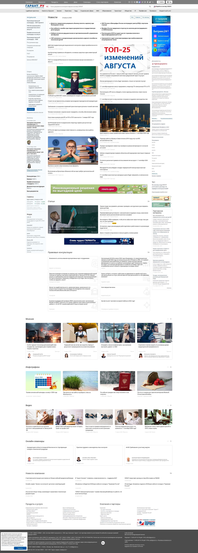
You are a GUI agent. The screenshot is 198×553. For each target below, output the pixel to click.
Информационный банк (69, 509)
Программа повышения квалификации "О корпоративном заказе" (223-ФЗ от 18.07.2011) (35, 151)
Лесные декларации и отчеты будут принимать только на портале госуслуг (123, 81)
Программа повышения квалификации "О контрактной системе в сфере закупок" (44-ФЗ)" (35, 125)
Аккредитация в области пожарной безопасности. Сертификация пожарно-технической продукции (47, 448)
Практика (68, 11)
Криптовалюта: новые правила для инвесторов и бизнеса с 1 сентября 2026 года (124, 133)
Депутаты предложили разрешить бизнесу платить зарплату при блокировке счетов (72, 24)
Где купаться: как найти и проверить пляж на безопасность (77, 393)
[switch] (47, 6)
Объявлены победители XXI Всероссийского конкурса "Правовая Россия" (97, 484)
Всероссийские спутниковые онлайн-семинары (39, 522)
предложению (31, 76)
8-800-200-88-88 (129, 533)
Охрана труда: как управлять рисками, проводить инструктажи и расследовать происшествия (124, 207)
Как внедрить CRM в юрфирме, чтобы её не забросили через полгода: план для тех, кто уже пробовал (124, 220)
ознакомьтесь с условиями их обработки (12, 533)
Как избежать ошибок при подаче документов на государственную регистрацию (73, 29)
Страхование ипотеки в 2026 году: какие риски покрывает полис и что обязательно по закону (161, 231)
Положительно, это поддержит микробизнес (35, 86)
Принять (20, 536)
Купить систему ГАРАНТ (69, 512)
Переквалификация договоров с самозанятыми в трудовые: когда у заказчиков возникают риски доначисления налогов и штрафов (124, 214)
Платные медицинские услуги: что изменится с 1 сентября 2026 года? (125, 427)
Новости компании (106, 517)
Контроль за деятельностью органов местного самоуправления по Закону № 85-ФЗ (39, 428)
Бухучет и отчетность (55, 268)
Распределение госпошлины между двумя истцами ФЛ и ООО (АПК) (35, 220)
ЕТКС (153, 168)
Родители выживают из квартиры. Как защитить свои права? (35, 243)
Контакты (139, 514)
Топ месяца (145, 17)
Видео (29, 405)
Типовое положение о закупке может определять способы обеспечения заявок (72, 112)
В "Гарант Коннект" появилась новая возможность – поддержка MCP (96, 478)
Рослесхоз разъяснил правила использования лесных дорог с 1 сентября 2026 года (124, 161)
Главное (137, 17)
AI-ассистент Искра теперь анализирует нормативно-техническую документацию (46, 492)
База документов (32, 191)
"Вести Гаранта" (30, 517)
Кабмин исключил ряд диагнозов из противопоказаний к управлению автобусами (74, 34)
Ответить (31, 109)
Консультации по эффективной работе (36, 521)
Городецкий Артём (38, 354)
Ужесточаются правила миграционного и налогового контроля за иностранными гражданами (98, 428)
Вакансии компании (106, 512)
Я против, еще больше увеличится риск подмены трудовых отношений (36, 100)
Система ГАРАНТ (30, 511)
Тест (153, 182)
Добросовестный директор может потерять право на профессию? (69, 427)
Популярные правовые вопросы (110, 309)
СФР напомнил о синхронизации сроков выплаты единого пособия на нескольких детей (74, 39)
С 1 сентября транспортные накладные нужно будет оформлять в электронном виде (124, 176)
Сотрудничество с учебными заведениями (74, 519)
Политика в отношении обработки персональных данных (115, 524)
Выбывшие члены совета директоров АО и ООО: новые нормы (158, 427)
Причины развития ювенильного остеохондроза (161, 261)
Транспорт (118, 11)
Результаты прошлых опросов (35, 112)
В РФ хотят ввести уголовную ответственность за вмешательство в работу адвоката (70, 131)
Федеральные (156, 66)
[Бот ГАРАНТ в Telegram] (145, 2)
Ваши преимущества (68, 508)
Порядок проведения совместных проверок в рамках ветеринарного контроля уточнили (124, 147)
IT (135, 11)
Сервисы (30, 197)
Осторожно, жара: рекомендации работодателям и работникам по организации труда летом (124, 227)
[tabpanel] (99, 31)
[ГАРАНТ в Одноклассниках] (147, 2)
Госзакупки (30, 50)
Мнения (30, 319)
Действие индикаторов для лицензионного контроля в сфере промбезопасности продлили (72, 46)
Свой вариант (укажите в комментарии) (35, 105)
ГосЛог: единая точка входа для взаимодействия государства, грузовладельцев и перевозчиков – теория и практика (41, 346)
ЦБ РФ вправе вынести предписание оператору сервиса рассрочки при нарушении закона (69, 123)
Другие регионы (156, 121)
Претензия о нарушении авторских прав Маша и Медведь (36, 236)
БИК (153, 153)
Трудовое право (105, 282)
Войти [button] (162, 2)
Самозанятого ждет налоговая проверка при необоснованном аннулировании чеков (122, 39)
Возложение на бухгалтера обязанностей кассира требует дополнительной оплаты (71, 172)
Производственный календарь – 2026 (33, 38)
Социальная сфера (87, 11)
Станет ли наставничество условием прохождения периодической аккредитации (72, 101)
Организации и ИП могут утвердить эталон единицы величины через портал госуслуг (123, 93)
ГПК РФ (153, 160)
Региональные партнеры (144, 508)
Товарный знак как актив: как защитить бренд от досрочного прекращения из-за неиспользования (79, 346)
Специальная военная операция (33, 46)
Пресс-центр (103, 516)
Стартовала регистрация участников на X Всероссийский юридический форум (49, 478)
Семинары (86, 2)
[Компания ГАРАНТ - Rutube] (150, 2)
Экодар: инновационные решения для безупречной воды (160, 277)
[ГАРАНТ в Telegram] (142, 2)
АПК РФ (153, 150)
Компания (29, 2)
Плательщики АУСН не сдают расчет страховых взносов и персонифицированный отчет (121, 34)
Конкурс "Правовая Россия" (144, 512)
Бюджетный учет (165, 11)
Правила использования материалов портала (112, 522)
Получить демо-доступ (69, 514)
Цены (66, 2)
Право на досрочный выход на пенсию (35, 251)
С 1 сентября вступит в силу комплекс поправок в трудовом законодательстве (123, 99)
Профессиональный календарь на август (33, 33)
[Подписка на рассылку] (129, 2)
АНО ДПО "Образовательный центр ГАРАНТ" (75, 517)
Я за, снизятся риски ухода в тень (36, 91)
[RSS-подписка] (153, 2)
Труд (75, 11)
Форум (29, 214)
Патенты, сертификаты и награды (110, 511)
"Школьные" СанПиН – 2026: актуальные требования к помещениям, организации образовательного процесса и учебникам (72, 228)
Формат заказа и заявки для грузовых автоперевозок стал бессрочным (160, 130)
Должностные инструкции (35, 187)
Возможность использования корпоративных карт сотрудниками (69, 258)
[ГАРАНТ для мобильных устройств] (132, 2)
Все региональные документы (166, 118)
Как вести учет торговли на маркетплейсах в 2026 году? (118, 301)
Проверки (153, 11)
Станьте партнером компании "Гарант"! (147, 509)
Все (132, 17)
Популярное (30, 57)
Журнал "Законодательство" (33, 519)
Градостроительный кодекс (158, 163)
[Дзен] (137, 2)
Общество (128, 11)
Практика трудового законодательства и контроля (91, 447)
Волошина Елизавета (150, 354)
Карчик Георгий (111, 354)
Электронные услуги (31, 524)
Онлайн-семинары (35, 441)
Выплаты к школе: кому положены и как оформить (63, 166)
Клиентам (117, 2)
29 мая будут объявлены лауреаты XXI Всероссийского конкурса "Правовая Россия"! (147, 485)
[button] (162, 6)
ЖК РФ (153, 171)
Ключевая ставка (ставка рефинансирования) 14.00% (34, 208)
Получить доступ (20, 550)
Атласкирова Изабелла (76, 354)
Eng (170, 2)
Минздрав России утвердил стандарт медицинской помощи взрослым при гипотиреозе (122, 168)
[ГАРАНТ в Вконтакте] (135, 2)
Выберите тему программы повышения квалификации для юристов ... (34, 170)
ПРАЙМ (28, 514)
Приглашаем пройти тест (159, 192)
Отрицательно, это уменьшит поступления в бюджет (36, 95)
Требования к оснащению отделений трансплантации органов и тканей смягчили (73, 106)
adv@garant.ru (153, 540)
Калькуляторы (33, 176)
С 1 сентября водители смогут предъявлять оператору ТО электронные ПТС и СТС (125, 86)
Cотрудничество (141, 511)
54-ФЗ (153, 147)
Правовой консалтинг (32, 512)
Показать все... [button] (155, 173)
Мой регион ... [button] (154, 118)
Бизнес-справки (156, 176)
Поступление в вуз (32, 42)
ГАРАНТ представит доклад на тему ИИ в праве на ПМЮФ (142, 478)
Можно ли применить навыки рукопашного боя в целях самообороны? (35, 229)
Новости (52, 17)
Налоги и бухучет (48, 11)
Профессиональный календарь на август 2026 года (41, 392)
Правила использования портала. (71, 539)
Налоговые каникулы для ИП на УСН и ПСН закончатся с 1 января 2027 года (71, 117)
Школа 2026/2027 (32, 60)
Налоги (103, 268)
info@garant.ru (74, 547)
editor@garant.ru (150, 537)
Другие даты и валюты (33, 205)
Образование (106, 11)
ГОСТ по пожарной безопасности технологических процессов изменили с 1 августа (71, 60)
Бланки (31, 179)
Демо (75, 2)
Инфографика (33, 367)
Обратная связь (105, 514)
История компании (106, 509)
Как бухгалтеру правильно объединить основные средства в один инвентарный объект (72, 53)
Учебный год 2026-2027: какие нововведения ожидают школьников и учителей (72, 95)
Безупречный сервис (32, 509)
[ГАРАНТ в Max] (140, 2)
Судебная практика (32, 11)
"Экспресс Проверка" (32, 525)
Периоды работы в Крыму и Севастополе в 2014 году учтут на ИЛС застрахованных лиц (120, 139)
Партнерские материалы (158, 212)
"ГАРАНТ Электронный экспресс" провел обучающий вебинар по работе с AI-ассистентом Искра (98, 492)
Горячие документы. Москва (160, 92)
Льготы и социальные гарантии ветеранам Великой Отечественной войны (153, 393)
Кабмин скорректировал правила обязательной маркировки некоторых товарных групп (125, 154)
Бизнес (59, 11)
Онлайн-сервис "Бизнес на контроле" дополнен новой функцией (45, 484)
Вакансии (42, 2)
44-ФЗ (153, 145)
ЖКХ (97, 11)
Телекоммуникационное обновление (72, 516)
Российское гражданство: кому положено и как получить (114, 393)
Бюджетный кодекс (156, 155)
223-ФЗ (153, 142)
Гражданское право (54, 282)
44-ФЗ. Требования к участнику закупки (138, 447)
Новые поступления (157, 137)
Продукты (54, 2)
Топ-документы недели (158, 124)
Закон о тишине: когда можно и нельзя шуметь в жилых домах (119, 233)
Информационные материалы (71, 511)
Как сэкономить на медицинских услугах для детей (162, 216)
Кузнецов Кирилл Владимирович (141, 457)
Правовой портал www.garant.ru (35, 516)
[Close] (26, 542)
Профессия (143, 11)
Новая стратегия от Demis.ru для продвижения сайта (161, 249)
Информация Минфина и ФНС (160, 127)
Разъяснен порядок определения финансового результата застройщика (161, 134)
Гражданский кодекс (156, 166)
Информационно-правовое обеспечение (37, 508)
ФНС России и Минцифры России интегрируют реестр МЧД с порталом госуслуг (125, 24)
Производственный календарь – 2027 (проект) (35, 21)
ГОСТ (28, 53)
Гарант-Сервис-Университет (59, 549)
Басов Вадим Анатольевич (40, 457)
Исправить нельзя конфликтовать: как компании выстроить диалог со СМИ (116, 346)
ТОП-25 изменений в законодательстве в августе (33, 27)
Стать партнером (102, 2)
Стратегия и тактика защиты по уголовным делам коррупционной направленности (153, 346)
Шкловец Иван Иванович (89, 457)
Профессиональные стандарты (33, 183)
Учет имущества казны (108, 287)
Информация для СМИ (107, 519)
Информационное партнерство (109, 521)
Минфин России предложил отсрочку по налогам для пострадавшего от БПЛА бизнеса (124, 29)
